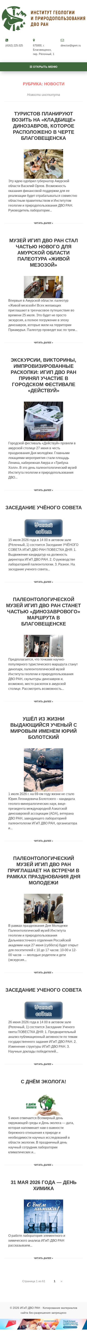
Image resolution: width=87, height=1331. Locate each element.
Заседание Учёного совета (43, 507)
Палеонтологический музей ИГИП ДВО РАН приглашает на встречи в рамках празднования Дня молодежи (43, 870)
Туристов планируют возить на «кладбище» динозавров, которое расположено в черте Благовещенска (43, 126)
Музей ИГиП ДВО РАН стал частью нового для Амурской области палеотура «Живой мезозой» (43, 253)
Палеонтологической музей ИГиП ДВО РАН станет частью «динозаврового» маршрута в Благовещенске (43, 612)
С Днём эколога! (43, 1081)
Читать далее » (43, 223)
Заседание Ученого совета (43, 990)
